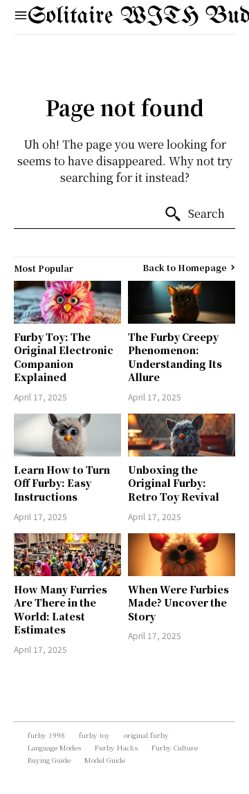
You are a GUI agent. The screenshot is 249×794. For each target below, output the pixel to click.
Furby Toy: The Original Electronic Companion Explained (63, 357)
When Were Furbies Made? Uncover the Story (178, 602)
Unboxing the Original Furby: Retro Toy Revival (173, 483)
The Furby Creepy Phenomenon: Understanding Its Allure (175, 357)
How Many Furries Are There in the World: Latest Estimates (60, 609)
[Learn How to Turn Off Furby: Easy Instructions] (67, 435)
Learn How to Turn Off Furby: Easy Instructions (62, 483)
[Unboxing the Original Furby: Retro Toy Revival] (181, 435)
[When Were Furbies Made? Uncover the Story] (181, 554)
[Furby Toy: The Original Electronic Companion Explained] (67, 302)
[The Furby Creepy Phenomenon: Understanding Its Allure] (181, 302)
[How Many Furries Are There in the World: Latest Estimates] (67, 554)
